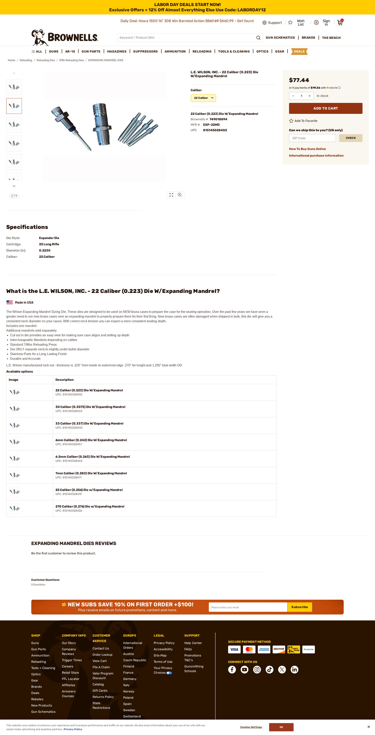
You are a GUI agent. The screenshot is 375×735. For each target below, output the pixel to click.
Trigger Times (72, 660)
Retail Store (70, 672)
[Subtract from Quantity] (293, 96)
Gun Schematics (43, 712)
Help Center (193, 643)
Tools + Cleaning (43, 668)
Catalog (98, 684)
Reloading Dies (46, 60)
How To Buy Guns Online (307, 149)
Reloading (26, 60)
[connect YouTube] (244, 669)
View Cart (100, 661)
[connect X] (282, 669)
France (128, 672)
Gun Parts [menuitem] (91, 51)
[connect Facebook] (232, 669)
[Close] (368, 727)
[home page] (65, 37)
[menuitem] (38, 51)
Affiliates (68, 685)
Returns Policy (103, 697)
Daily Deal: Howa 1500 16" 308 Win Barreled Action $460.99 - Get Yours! (188, 21)
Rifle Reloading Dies (71, 60)
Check (351, 138)
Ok (281, 727)
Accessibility (163, 649)
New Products (41, 705)
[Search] (258, 38)
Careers (67, 666)
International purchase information (316, 155)
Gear (34, 680)
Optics (36, 674)
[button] (323, 22)
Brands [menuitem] (308, 37)
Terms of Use (163, 662)
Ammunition (40, 655)
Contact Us (101, 648)
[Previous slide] (14, 73)
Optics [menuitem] (262, 51)
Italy (126, 685)
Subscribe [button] (299, 607)
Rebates (37, 699)
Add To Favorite (306, 121)
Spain (127, 704)
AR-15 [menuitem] (70, 51)
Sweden (129, 710)
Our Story (69, 643)
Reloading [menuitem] (202, 51)
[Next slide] (14, 186)
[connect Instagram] (257, 669)
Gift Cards (100, 690)
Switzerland (132, 716)
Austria (128, 654)
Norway (129, 691)
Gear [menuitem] (279, 51)
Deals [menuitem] (299, 51)
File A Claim (101, 667)
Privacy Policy (164, 643)
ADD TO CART (325, 108)
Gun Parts (38, 649)
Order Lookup (102, 655)
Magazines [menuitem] (117, 51)
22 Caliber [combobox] (201, 98)
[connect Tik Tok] (269, 669)
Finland (128, 666)
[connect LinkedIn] (294, 669)
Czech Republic (134, 660)
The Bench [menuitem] (331, 38)
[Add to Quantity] (309, 96)
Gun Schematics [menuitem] (280, 37)
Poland (128, 697)
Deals (35, 693)
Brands (36, 687)
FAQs (188, 649)
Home (11, 60)
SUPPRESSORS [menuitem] (145, 51)
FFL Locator (70, 679)
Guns (35, 643)
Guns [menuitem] (54, 51)
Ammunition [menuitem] (175, 51)
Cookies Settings (251, 727)
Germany (130, 679)
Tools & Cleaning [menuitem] (234, 51)
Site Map (160, 655)
